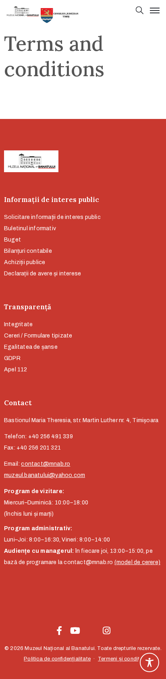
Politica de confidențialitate (57, 659)
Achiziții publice (24, 262)
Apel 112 (15, 370)
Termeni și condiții (120, 659)
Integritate (18, 324)
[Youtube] (75, 630)
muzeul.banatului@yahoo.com (44, 475)
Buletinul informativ (30, 228)
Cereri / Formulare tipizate (38, 336)
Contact (18, 402)
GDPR (12, 358)
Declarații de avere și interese (42, 274)
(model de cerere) (137, 562)
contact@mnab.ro (45, 464)
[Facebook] (59, 630)
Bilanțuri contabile (28, 251)
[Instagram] (107, 630)
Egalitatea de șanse (31, 347)
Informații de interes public (51, 199)
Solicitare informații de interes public (52, 217)
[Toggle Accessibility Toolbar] (149, 662)
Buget (12, 240)
